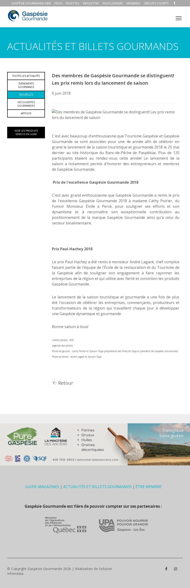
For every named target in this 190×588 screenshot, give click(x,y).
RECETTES (72, 3)
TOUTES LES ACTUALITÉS (26, 75)
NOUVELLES (26, 94)
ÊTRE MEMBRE (149, 486)
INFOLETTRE (91, 3)
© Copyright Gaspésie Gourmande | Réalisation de (53, 568)
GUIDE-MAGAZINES (42, 486)
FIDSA (58, 3)
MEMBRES (133, 3)
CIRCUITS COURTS (156, 3)
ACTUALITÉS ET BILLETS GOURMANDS (97, 486)
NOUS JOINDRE (113, 3)
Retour (65, 383)
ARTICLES (26, 113)
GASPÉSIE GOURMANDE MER (31, 3)
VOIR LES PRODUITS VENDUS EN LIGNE (26, 132)
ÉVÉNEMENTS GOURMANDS (26, 85)
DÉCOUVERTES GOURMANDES (26, 104)
